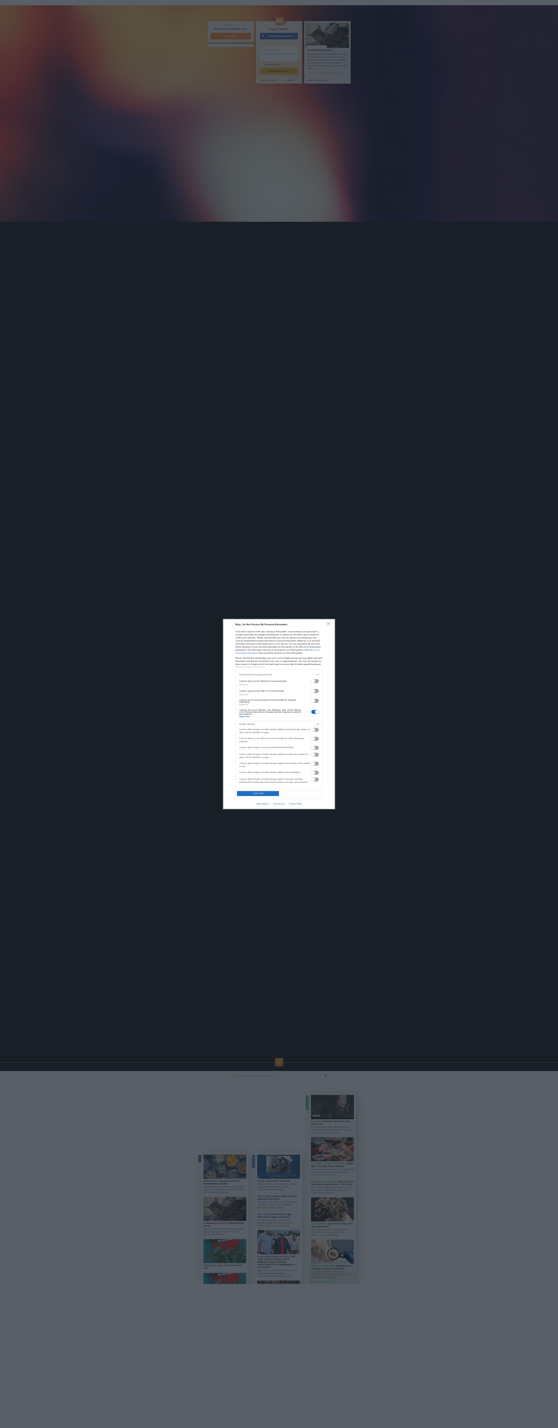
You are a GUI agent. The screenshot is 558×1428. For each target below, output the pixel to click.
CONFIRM (258, 793)
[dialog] (279, 714)
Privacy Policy (295, 804)
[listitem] (279, 674)
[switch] (315, 681)
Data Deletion (262, 804)
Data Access (279, 804)
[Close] (329, 624)
